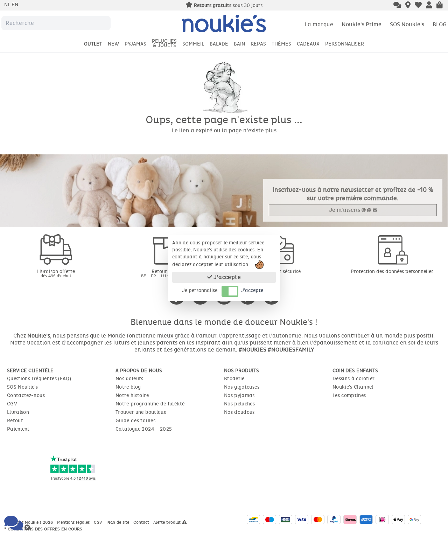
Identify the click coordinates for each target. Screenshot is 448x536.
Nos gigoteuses (241, 387)
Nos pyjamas (239, 395)
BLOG (440, 24)
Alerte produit (167, 522)
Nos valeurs (129, 379)
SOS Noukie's (407, 24)
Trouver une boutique (140, 412)
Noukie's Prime (362, 24)
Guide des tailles (135, 421)
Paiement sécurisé (280, 271)
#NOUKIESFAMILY (291, 349)
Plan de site (118, 522)
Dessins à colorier (353, 379)
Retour (15, 421)
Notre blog (128, 387)
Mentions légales (74, 522)
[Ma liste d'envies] (418, 5)
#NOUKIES (252, 349)
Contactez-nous (26, 395)
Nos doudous (239, 412)
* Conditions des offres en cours (43, 529)
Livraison (18, 412)
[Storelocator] (408, 5)
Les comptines (349, 395)
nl (8, 5)
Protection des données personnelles (392, 271)
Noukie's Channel (352, 387)
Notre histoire (132, 395)
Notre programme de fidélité (149, 404)
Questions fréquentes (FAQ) (39, 379)
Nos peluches (239, 404)
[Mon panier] (439, 5)
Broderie (234, 379)
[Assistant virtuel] (397, 5)
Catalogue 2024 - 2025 (143, 429)
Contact (141, 522)
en (15, 5)
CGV (12, 404)
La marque (319, 24)
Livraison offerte (56, 273)
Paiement (18, 429)
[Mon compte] (429, 5)
